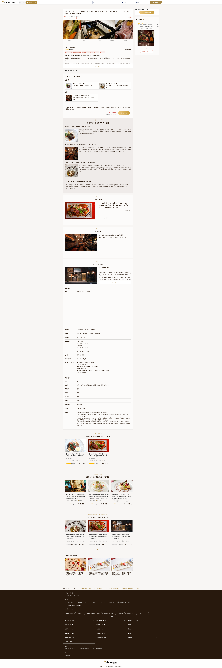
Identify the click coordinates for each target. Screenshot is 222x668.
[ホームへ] (8, 2)
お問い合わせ (76, 595)
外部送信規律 (112, 602)
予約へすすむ (123, 113)
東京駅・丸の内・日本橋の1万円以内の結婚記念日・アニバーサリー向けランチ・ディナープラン (121, 574)
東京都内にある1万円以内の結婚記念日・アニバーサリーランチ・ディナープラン (98, 574)
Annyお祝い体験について (70, 602)
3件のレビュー (146, 52)
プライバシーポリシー (102, 602)
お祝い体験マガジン (97, 648)
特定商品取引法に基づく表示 (123, 602)
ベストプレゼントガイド (85, 648)
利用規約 (94, 602)
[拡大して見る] (69, 86)
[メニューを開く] (218, 2)
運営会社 (80, 602)
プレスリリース (87, 602)
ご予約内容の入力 (146, 12)
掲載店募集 (67, 655)
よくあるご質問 (68, 595)
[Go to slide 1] (97, 549)
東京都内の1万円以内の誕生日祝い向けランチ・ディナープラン (75, 574)
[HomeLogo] (111, 662)
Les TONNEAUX (104, 268)
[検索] (156, 2)
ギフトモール (68, 648)
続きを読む (97, 66)
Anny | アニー (75, 648)
